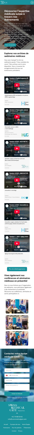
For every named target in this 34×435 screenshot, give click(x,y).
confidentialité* (19, 398)
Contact (14, 431)
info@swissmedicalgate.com (17, 419)
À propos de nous (15, 424)
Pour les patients (16, 428)
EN (17, 413)
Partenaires (6, 428)
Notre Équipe (26, 424)
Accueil (6, 424)
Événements (27, 428)
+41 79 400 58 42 (17, 417)
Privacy (20, 431)
